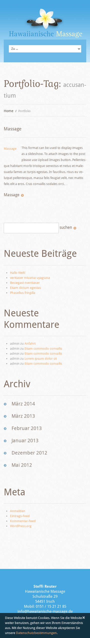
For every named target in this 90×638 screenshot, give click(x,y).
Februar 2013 (27, 428)
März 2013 (23, 416)
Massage (13, 128)
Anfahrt (30, 343)
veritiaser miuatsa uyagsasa (30, 278)
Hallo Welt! (18, 273)
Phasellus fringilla (22, 293)
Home (9, 111)
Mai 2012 (22, 465)
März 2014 (23, 404)
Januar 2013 (25, 441)
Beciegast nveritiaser (25, 283)
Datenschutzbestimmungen (36, 633)
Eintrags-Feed (20, 516)
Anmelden (17, 511)
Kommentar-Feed (23, 521)
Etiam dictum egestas (25, 288)
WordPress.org (21, 526)
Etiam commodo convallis (43, 348)
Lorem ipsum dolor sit (40, 358)
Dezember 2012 (29, 453)
